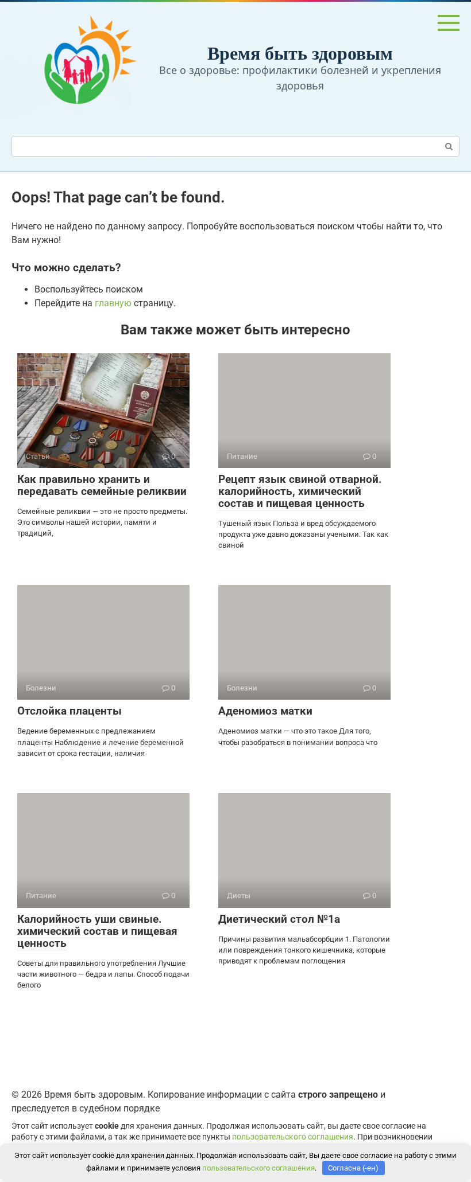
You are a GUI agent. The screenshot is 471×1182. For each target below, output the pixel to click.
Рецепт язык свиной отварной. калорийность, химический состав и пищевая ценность (300, 491)
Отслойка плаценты (69, 710)
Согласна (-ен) (353, 1168)
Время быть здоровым (300, 52)
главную (113, 303)
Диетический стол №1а (279, 919)
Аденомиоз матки (265, 710)
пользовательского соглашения (292, 1137)
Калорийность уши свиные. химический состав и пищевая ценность (97, 931)
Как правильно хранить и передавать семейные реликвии (102, 485)
